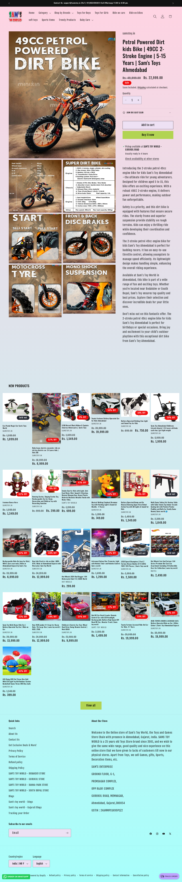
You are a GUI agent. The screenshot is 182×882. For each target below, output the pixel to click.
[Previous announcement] (9, 3)
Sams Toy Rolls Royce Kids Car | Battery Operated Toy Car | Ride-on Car (15, 627)
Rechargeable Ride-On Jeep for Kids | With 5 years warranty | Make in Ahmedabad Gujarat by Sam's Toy (16, 563)
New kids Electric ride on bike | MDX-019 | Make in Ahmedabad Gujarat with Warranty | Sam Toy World (46, 563)
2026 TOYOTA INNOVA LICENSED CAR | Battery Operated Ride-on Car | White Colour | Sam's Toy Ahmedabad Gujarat (165, 623)
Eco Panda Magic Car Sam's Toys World (15, 427)
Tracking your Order (19, 813)
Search (12, 728)
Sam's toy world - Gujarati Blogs (25, 807)
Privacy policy (70, 875)
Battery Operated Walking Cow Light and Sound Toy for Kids (134, 422)
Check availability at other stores (142, 158)
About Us (13, 733)
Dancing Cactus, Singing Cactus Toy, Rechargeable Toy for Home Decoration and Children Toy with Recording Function (45, 500)
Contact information (121, 875)
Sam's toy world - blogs (21, 801)
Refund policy (16, 762)
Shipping (141, 87)
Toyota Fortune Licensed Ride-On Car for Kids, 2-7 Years (134, 626)
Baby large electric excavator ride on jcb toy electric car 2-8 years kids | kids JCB (46, 450)
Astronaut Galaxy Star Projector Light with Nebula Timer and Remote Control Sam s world (106, 563)
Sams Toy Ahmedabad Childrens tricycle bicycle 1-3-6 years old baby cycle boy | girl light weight (164, 428)
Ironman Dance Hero (10, 502)
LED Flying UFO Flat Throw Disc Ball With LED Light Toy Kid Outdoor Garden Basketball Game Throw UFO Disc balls (17, 681)
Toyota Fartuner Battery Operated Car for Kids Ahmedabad (106, 419)
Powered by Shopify (38, 875)
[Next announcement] (173, 3)
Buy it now (148, 135)
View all (91, 705)
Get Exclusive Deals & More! (23, 745)
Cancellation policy (141, 875)
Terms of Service (17, 756)
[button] (44, 13)
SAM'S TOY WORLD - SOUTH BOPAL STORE (29, 790)
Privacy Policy (16, 750)
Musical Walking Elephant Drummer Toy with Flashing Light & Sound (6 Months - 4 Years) (105, 504)
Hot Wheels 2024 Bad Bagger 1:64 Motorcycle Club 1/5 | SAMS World (74, 577)
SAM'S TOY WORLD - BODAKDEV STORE (27, 773)
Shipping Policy (16, 767)
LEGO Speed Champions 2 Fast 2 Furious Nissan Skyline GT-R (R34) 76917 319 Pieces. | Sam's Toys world (134, 563)
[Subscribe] (67, 833)
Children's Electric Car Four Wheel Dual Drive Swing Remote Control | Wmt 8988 (74, 627)
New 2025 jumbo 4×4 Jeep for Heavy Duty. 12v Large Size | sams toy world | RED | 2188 (46, 627)
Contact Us (14, 739)
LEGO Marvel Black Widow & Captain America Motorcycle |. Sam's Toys (75, 426)
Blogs (11, 796)
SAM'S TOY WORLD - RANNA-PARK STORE (28, 784)
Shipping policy (102, 875)
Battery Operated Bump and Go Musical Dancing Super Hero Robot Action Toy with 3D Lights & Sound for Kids (135, 505)
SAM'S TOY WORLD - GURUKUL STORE (27, 779)
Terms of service (86, 875)
